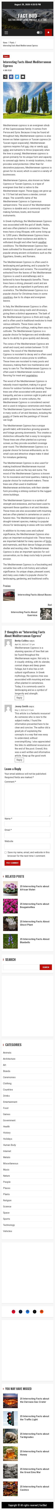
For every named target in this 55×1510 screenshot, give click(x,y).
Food (5, 1108)
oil (49, 269)
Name (8, 818)
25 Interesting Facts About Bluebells (10, 941)
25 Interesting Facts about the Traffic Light (10, 1418)
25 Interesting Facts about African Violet (10, 888)
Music (6, 1169)
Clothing (7, 1083)
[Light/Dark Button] (40, 32)
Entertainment (10, 1102)
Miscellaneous (10, 1163)
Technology (9, 1225)
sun (27, 146)
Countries (8, 1089)
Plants (6, 56)
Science (7, 1206)
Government (9, 1120)
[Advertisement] (27, 1006)
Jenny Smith (21, 706)
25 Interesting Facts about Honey (10, 1453)
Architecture (9, 1058)
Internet (7, 1151)
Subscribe (48, 32)
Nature (6, 1175)
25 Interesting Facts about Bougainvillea (10, 906)
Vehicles (7, 1231)
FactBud (43, 1505)
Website (9, 841)
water (6, 150)
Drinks (6, 1095)
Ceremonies (9, 1077)
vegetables (32, 375)
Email (8, 830)
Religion (7, 1200)
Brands (6, 1071)
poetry (6, 416)
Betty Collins (22, 640)
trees (35, 190)
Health (6, 1126)
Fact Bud (27, 15)
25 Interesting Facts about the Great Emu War (10, 1471)
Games (6, 1114)
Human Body (9, 1145)
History (7, 1132)
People (7, 1182)
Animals (7, 1052)
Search (10, 959)
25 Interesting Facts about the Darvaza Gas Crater (10, 1400)
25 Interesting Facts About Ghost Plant (10, 923)
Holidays (7, 1138)
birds (48, 541)
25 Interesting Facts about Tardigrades (10, 1436)
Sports (6, 1218)
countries (8, 297)
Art (4, 1065)
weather (42, 242)
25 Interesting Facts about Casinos (10, 1488)
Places (6, 1188)
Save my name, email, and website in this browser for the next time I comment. (29, 854)
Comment (10, 782)
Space (6, 1212)
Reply (19, 697)
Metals (6, 1157)
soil (46, 146)
